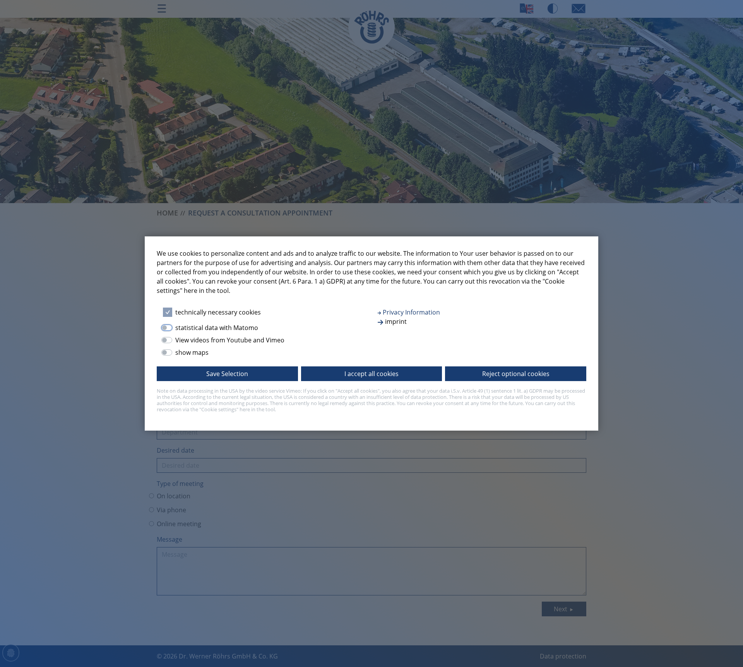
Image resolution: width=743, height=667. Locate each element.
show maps (192, 352)
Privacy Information (410, 312)
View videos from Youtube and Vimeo (229, 340)
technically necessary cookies (218, 312)
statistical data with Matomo (216, 327)
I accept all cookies (371, 373)
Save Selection (227, 373)
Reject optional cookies (516, 373)
